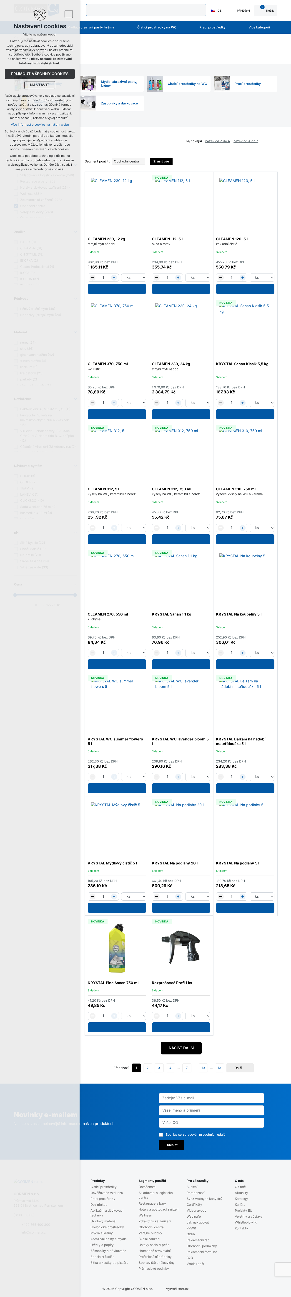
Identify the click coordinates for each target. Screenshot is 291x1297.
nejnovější (194, 141)
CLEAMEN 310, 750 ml (236, 489)
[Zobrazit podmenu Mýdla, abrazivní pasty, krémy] (120, 27)
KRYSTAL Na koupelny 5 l (238, 614)
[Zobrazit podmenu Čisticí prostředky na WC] (182, 27)
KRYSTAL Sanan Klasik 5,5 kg (242, 364)
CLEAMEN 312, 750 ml (171, 489)
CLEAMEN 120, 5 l (232, 239)
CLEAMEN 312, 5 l (103, 489)
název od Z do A (217, 141)
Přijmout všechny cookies (40, 74)
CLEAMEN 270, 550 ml (108, 614)
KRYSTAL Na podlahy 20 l (175, 863)
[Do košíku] (117, 289)
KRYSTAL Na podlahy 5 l (237, 863)
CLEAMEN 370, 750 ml (108, 364)
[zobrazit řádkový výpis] (275, 141)
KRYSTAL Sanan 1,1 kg (171, 614)
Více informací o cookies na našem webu (40, 124)
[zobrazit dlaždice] (268, 141)
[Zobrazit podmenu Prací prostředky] (231, 27)
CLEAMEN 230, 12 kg (106, 239)
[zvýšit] (114, 277)
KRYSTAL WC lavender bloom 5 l (180, 741)
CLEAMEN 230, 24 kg (171, 364)
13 (219, 1068)
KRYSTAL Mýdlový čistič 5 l (112, 863)
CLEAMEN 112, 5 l (167, 239)
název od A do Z (245, 141)
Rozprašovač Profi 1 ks (172, 983)
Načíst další (181, 1048)
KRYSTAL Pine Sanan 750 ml (113, 983)
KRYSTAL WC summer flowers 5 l (115, 741)
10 (203, 1068)
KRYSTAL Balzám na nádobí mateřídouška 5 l (240, 741)
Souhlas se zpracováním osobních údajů (195, 1134)
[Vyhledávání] (146, 10)
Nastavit (40, 85)
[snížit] (92, 277)
